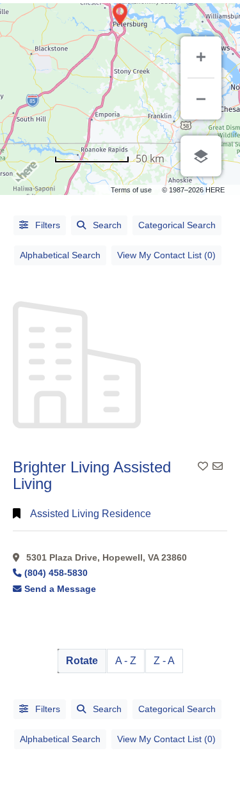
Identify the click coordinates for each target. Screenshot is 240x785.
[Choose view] (200, 156)
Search (107, 225)
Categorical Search (177, 225)
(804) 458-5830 (56, 573)
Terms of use (131, 190)
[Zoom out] (200, 99)
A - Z (125, 660)
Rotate (82, 660)
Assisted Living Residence (90, 513)
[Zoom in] (200, 56)
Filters (46, 225)
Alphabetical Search (60, 255)
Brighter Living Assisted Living (92, 475)
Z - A (164, 660)
